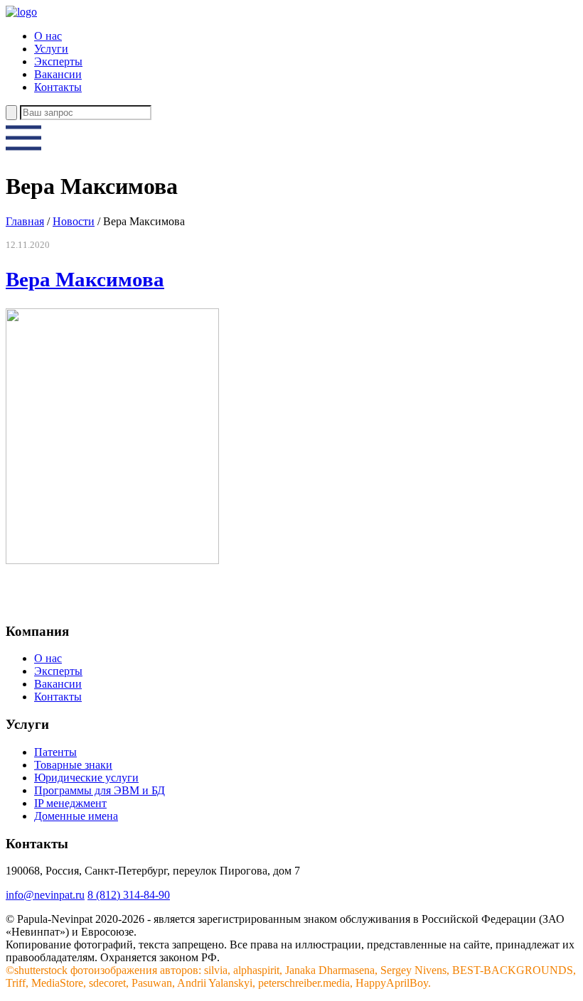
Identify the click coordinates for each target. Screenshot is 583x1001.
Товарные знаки (73, 765)
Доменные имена (76, 816)
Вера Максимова (85, 279)
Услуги (51, 49)
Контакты (58, 87)
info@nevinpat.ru (45, 895)
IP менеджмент (70, 803)
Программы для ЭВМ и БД (99, 790)
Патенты (55, 752)
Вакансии (58, 74)
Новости (74, 221)
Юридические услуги (86, 778)
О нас (48, 36)
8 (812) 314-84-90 (128, 895)
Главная (25, 221)
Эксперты (58, 61)
